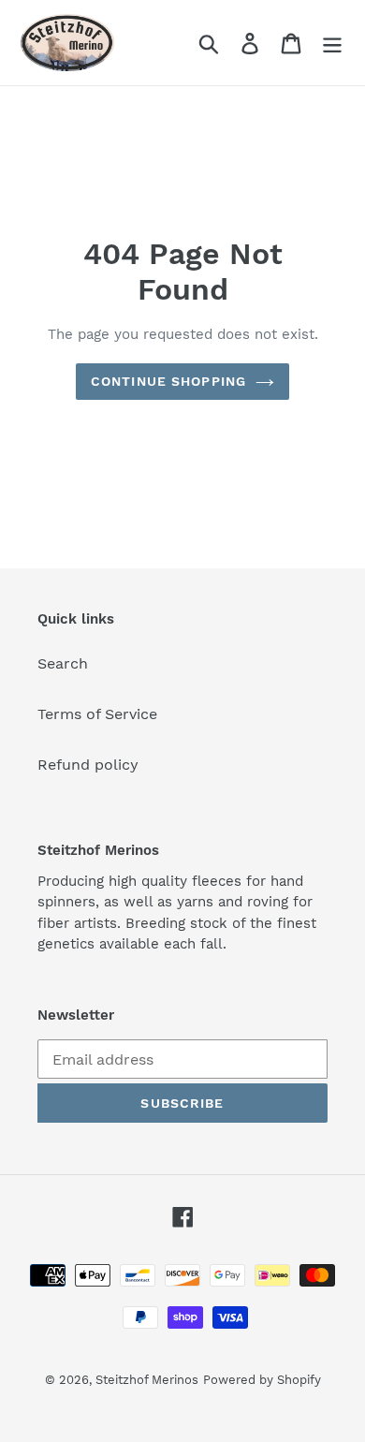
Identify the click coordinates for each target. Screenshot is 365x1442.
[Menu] (332, 43)
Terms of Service (97, 714)
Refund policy (88, 764)
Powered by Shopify (262, 1380)
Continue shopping (168, 381)
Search (62, 663)
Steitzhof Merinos (146, 1380)
